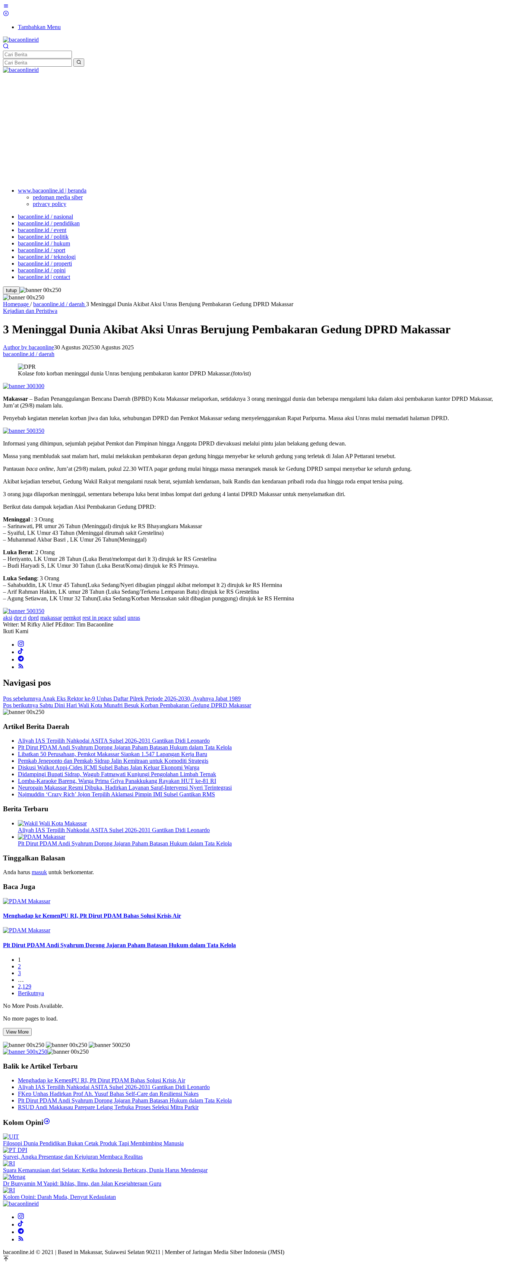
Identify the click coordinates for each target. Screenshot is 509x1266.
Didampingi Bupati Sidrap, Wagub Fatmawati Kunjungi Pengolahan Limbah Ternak (117, 774)
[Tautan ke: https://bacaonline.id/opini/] (46, 1122)
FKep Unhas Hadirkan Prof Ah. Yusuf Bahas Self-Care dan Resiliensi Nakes (108, 1094)
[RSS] (21, 667)
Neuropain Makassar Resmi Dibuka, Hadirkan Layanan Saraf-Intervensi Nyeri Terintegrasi (125, 787)
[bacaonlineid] (21, 40)
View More (17, 1032)
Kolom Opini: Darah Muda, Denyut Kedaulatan (59, 1197)
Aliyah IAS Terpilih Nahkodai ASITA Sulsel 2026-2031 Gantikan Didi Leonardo (114, 740)
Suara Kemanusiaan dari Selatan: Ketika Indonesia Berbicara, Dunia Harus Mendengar (105, 1170)
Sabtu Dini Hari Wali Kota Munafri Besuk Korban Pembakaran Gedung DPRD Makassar (127, 705)
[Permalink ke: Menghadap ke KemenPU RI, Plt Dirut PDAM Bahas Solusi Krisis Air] (26, 901)
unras (133, 618)
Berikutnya (31, 993)
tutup (11, 290)
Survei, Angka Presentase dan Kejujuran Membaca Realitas (73, 1157)
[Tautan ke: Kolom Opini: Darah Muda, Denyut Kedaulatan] (9, 1190)
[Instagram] (21, 644)
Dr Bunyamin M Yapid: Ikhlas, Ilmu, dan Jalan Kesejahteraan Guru (82, 1183)
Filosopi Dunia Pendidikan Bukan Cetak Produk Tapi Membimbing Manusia (93, 1143)
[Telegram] (21, 659)
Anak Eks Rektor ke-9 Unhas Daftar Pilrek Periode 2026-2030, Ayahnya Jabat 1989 (122, 698)
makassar (51, 618)
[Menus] (6, 7)
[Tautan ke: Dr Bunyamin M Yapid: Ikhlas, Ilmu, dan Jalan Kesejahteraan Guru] (14, 1177)
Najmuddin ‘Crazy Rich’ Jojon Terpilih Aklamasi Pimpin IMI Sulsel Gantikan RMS (116, 794)
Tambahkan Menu (39, 27)
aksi (7, 618)
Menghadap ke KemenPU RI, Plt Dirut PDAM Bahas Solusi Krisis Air (92, 916)
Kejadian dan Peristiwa (30, 311)
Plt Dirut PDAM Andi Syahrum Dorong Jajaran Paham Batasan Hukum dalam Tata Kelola (125, 747)
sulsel (119, 618)
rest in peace (96, 618)
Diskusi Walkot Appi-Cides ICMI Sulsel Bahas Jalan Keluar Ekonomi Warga (108, 767)
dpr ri (20, 618)
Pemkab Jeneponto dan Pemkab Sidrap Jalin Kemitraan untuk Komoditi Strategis (113, 761)
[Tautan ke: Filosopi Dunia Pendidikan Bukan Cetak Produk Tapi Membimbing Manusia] (11, 1136)
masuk (39, 872)
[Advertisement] (254, 129)
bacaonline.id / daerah (28, 354)
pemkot (72, 618)
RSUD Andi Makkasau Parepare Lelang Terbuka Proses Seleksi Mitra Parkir (108, 1107)
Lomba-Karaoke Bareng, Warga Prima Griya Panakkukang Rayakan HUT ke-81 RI (117, 781)
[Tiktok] (20, 652)
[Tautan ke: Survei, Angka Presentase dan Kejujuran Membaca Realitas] (15, 1150)
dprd (33, 618)
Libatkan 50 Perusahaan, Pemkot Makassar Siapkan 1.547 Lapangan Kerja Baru (112, 754)
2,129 (24, 986)
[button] (78, 62)
